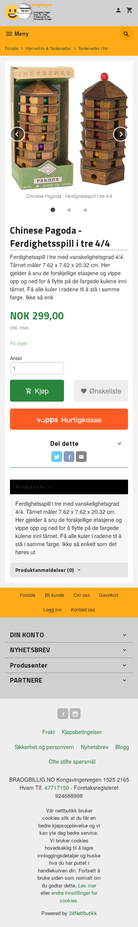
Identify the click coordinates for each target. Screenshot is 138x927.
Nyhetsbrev (94, 747)
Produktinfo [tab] (30, 487)
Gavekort (108, 594)
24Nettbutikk (83, 913)
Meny (21, 33)
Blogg (122, 747)
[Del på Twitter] (56, 456)
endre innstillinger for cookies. (74, 896)
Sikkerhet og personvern (44, 747)
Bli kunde (54, 594)
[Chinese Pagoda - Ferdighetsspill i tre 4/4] (69, 127)
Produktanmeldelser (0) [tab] (44, 570)
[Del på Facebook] (69, 456)
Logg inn (52, 609)
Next (127, 133)
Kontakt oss (83, 609)
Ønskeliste (104, 390)
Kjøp (42, 390)
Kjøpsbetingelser (82, 732)
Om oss (82, 594)
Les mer (87, 885)
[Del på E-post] (81, 456)
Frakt (48, 732)
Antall (16, 358)
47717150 (56, 787)
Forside (11, 48)
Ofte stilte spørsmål (72, 761)
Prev (24, 133)
